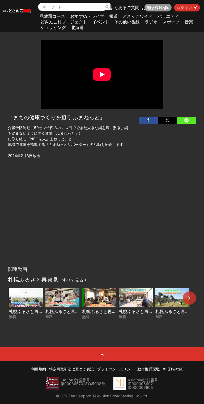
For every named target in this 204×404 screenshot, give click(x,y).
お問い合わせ (154, 7)
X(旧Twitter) (173, 369)
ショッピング (53, 27)
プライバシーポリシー (115, 369)
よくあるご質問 (124, 7)
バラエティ (168, 16)
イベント (100, 21)
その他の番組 (127, 21)
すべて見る (73, 280)
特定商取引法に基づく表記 (71, 369)
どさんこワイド (137, 16)
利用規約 (38, 369)
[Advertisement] (102, 224)
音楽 (189, 21)
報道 (113, 16)
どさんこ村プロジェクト (63, 21)
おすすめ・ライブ (87, 16)
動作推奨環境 (148, 369)
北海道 (77, 27)
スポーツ (171, 21)
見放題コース (52, 16)
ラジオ (151, 21)
